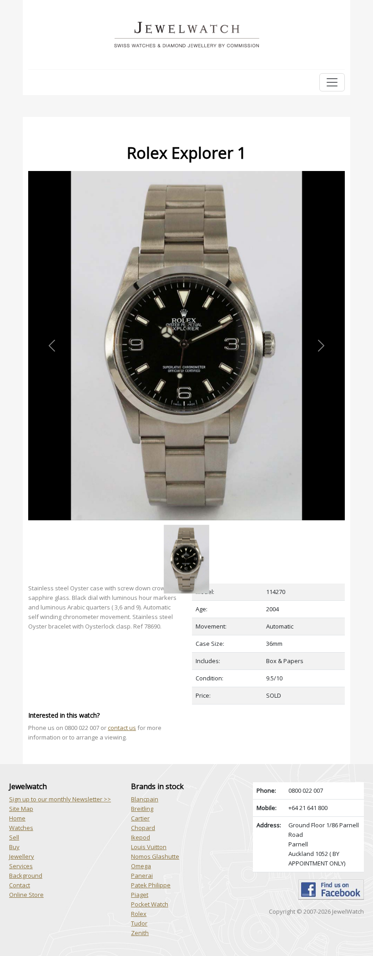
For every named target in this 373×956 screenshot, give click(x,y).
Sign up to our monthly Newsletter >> (60, 799)
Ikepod (140, 837)
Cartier (140, 818)
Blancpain (144, 799)
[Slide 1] (186, 525)
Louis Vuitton (148, 847)
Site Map (21, 809)
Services (21, 866)
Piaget (139, 895)
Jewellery (21, 856)
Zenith (140, 933)
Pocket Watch (149, 904)
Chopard (143, 828)
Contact (19, 885)
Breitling (142, 809)
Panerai (142, 875)
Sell (14, 837)
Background (25, 875)
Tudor (139, 923)
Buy (14, 847)
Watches (21, 828)
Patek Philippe (151, 885)
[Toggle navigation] (332, 82)
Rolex (138, 914)
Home (17, 818)
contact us (122, 728)
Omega (141, 866)
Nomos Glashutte (155, 856)
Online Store (26, 895)
